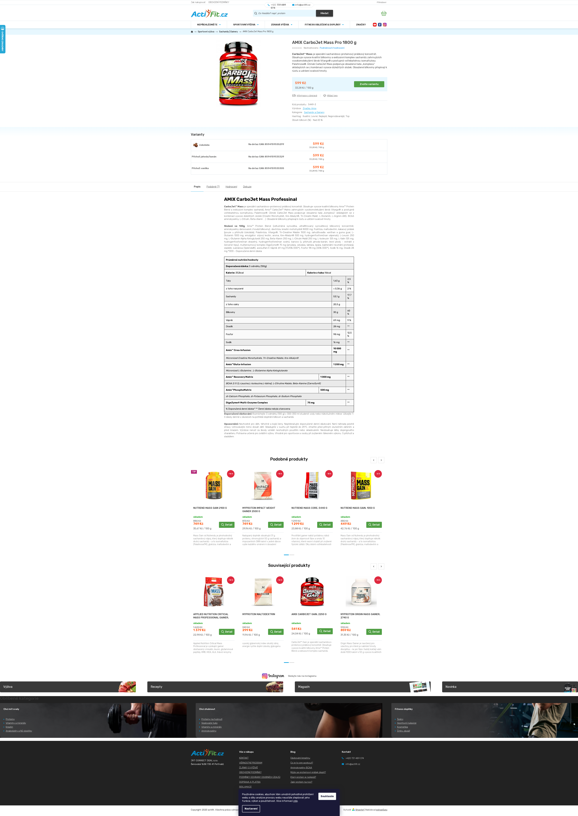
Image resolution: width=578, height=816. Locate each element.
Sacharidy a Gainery (314, 112)
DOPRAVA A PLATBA (250, 782)
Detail (228, 524)
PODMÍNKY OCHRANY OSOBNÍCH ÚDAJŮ (259, 777)
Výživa (7, 687)
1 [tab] (286, 662)
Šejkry (400, 719)
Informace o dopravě (307, 95)
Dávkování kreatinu (300, 758)
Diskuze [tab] (247, 186)
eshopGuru (381, 809)
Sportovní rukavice (406, 723)
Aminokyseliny (208, 731)
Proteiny (10, 719)
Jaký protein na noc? (301, 782)
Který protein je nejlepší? (303, 777)
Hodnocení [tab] (231, 186)
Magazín (304, 687)
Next (381, 460)
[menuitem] (246, 24)
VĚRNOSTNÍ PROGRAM (250, 762)
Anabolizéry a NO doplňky (19, 731)
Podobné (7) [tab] (213, 186)
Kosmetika (402, 727)
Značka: (309, 108)
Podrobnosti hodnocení (332, 48)
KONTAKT (244, 758)
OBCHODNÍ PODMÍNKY (218, 2)
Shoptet (359, 809)
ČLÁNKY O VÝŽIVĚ (248, 767)
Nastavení (251, 808)
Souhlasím (327, 796)
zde (295, 801)
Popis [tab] (197, 186)
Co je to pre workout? (301, 762)
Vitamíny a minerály (16, 723)
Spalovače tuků (209, 723)
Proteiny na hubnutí (211, 719)
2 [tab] (291, 662)
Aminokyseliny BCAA (301, 767)
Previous (374, 460)
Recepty (156, 687)
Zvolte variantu (369, 84)
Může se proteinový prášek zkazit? (308, 772)
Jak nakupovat (198, 2)
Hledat (325, 13)
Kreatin (9, 727)
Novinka (450, 687)
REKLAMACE (245, 786)
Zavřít (309, 102)
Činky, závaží (403, 731)
